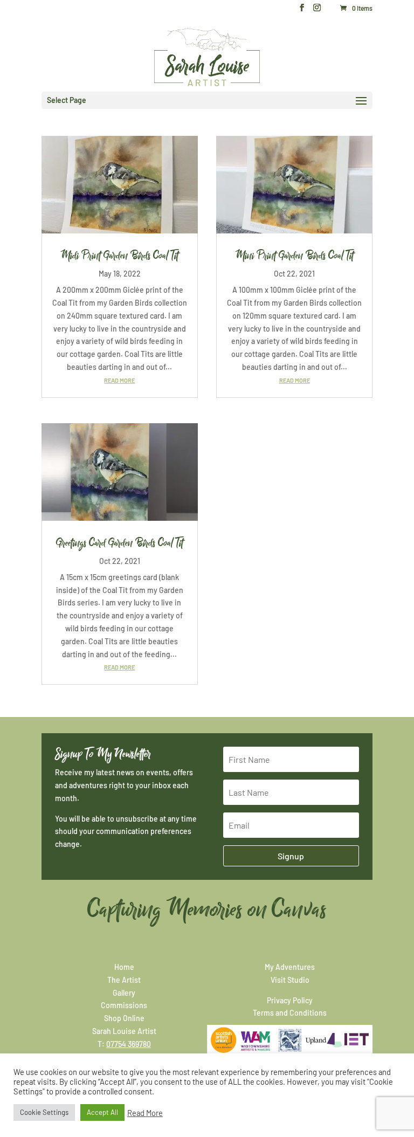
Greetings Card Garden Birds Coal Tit (119, 543)
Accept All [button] (102, 1112)
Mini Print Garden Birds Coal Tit (294, 255)
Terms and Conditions (290, 1012)
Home (124, 966)
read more (119, 380)
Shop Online (124, 1018)
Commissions (124, 1005)
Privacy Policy (290, 1000)
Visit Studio (290, 979)
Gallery (124, 992)
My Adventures (290, 966)
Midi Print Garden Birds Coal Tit (119, 255)
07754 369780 (128, 1044)
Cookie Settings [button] (44, 1112)
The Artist (124, 979)
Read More (145, 1113)
